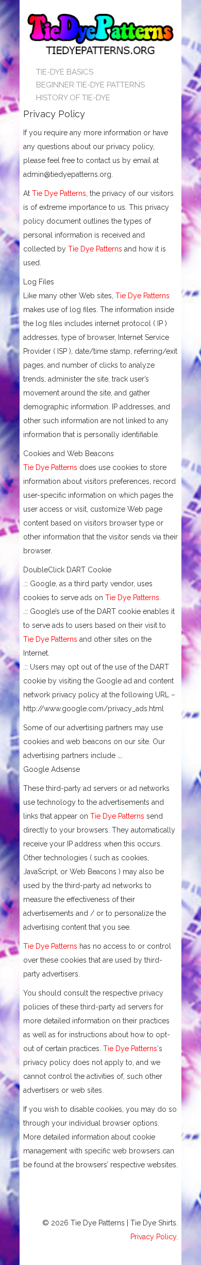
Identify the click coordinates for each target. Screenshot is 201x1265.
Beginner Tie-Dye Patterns (90, 84)
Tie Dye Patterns (59, 193)
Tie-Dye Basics (64, 72)
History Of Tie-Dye (73, 97)
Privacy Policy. (154, 1237)
